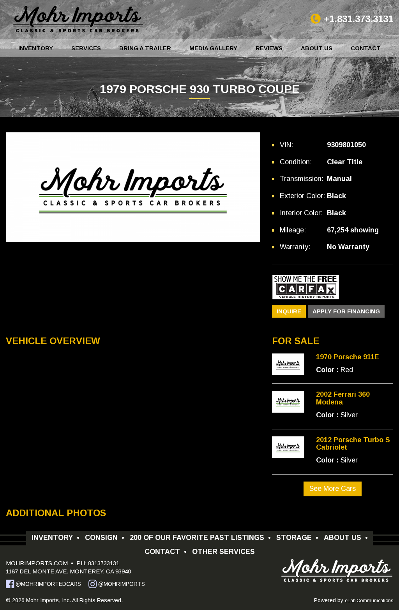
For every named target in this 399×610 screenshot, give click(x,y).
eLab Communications (369, 600)
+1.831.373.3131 (358, 19)
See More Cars (332, 488)
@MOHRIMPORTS (121, 584)
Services (86, 48)
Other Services (223, 552)
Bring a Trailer (145, 48)
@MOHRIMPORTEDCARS (47, 584)
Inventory (35, 48)
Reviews (269, 48)
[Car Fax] (305, 286)
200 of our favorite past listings (200, 537)
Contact (366, 48)
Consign (104, 537)
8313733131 (103, 563)
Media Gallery (213, 48)
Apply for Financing (346, 311)
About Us (316, 48)
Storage (297, 537)
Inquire (289, 311)
